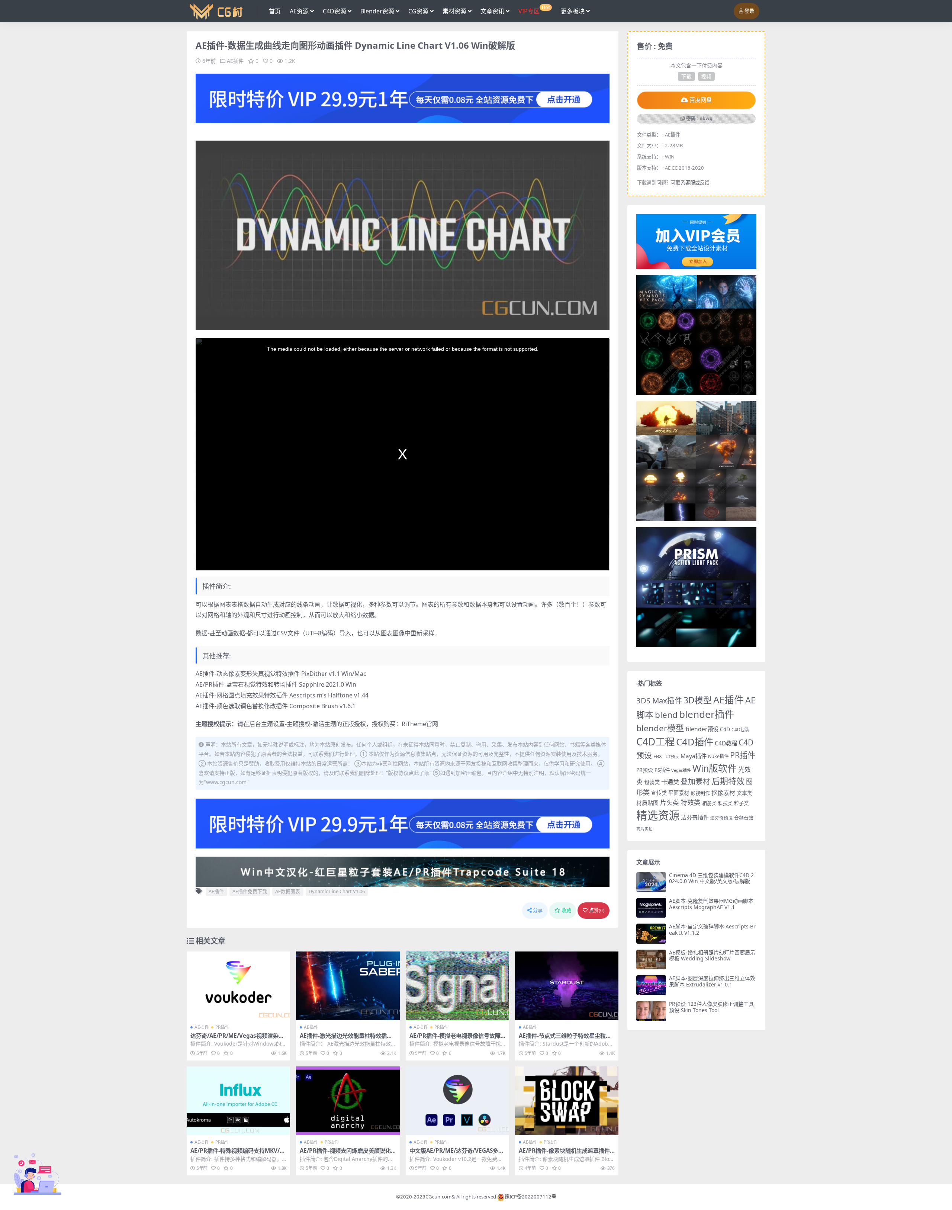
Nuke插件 (718, 756)
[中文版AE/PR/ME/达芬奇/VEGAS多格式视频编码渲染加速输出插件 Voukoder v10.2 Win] (457, 1101)
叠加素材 (695, 781)
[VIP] (403, 98)
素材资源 (454, 11)
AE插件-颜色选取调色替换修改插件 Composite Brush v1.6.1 (276, 706)
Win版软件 (714, 768)
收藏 (566, 910)
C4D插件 (694, 741)
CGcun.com (438, 1196)
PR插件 (222, 1027)
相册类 (709, 803)
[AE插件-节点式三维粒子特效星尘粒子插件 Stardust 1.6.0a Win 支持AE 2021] (566, 986)
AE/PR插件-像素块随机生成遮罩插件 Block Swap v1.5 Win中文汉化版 (564, 1154)
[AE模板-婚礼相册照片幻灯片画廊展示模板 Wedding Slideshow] (651, 959)
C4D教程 (726, 743)
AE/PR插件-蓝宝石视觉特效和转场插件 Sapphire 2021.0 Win (276, 684)
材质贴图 (647, 802)
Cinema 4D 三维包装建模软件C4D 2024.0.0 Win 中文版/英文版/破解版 (711, 878)
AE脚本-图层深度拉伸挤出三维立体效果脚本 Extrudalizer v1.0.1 (712, 981)
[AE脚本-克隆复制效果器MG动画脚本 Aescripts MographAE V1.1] (651, 908)
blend (666, 714)
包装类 (652, 782)
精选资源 (657, 815)
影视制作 (700, 793)
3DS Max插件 (659, 700)
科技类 (725, 803)
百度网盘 (700, 100)
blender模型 (660, 728)
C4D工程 (655, 741)
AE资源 (299, 11)
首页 (275, 11)
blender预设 (702, 729)
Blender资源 (377, 11)
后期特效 (728, 781)
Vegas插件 (681, 770)
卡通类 (670, 782)
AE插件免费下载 (249, 891)
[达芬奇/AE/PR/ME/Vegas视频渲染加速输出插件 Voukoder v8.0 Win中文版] (238, 986)
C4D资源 (334, 11)
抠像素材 (723, 793)
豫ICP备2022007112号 (530, 1196)
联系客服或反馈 (693, 182)
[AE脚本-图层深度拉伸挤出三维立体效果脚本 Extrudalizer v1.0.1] (651, 985)
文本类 (744, 792)
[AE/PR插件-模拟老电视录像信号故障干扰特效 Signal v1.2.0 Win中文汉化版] (457, 986)
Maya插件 (694, 756)
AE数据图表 (287, 891)
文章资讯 (492, 11)
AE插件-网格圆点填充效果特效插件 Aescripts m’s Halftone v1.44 (282, 695)
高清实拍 (644, 828)
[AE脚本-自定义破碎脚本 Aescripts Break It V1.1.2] (651, 933)
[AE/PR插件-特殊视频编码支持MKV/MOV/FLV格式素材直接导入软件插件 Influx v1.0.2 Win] (238, 1101)
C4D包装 (740, 729)
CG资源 (418, 11)
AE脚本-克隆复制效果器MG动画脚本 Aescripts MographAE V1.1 (711, 904)
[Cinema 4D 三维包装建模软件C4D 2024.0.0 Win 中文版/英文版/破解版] (651, 882)
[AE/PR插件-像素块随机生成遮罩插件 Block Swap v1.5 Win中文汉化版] (566, 1101)
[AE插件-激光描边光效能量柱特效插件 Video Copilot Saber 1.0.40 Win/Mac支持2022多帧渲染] (347, 986)
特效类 (691, 802)
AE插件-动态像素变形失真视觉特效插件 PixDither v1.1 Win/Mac (281, 674)
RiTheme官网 (420, 724)
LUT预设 (671, 756)
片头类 (669, 802)
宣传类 (659, 792)
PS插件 (662, 770)
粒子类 (741, 803)
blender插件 (706, 714)
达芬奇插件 (695, 817)
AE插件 (235, 60)
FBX (657, 756)
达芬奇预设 (721, 818)
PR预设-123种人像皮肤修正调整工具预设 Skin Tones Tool (711, 1007)
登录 (749, 11)
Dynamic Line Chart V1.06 (337, 891)
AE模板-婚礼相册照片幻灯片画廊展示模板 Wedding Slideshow (712, 955)
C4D (725, 729)
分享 (538, 910)
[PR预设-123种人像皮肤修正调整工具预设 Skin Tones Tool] (651, 1011)
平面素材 (678, 792)
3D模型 (698, 700)
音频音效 (743, 817)
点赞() (596, 910)
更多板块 (573, 11)
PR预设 (644, 769)
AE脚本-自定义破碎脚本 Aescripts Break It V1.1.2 (712, 929)
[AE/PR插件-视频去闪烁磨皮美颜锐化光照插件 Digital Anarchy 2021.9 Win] (347, 1101)
